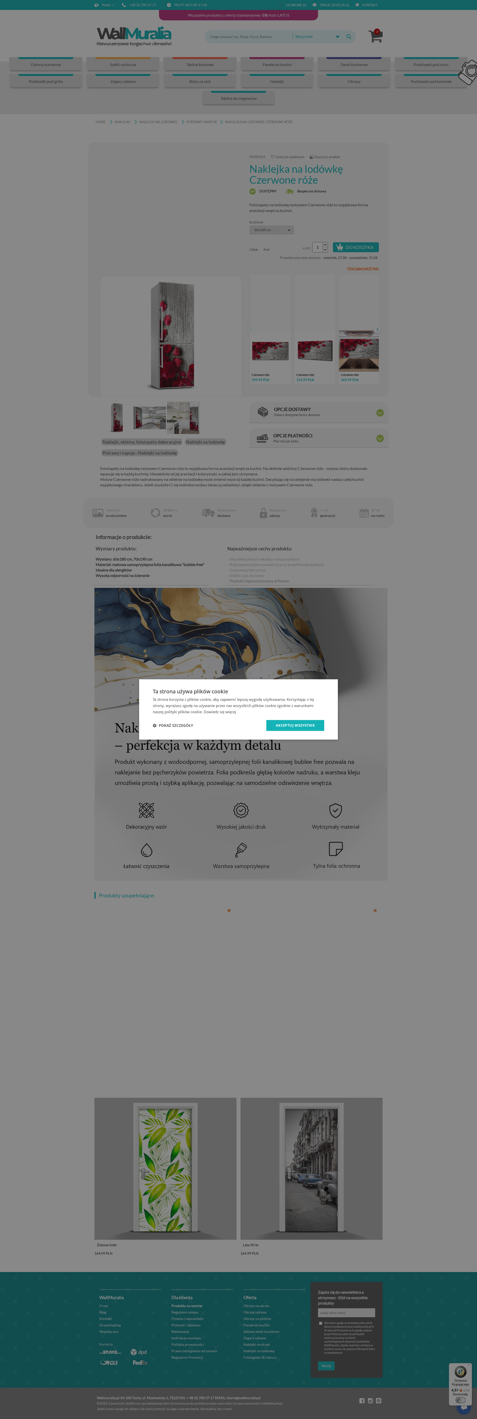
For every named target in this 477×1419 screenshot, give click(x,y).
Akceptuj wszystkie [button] (295, 725)
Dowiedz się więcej (220, 711)
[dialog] (238, 709)
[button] (173, 725)
